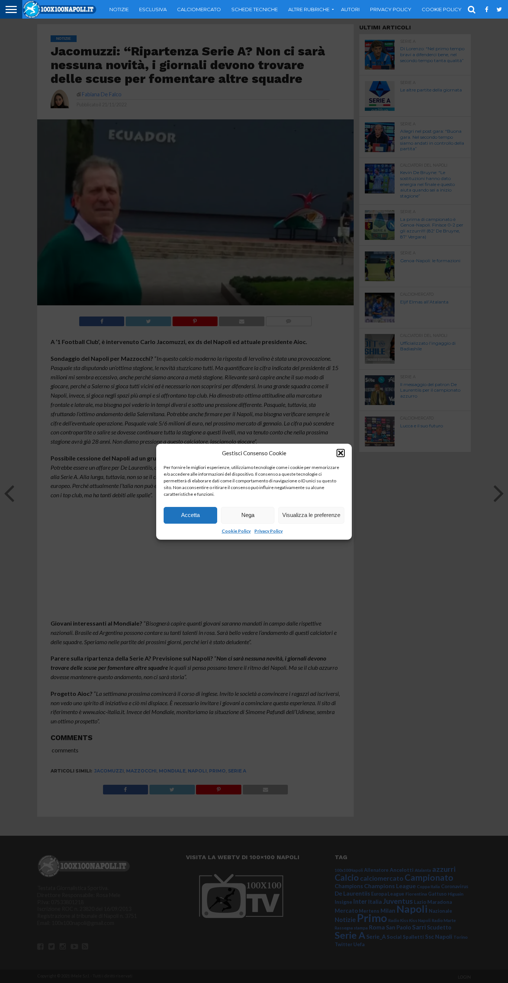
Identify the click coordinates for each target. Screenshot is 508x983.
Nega (247, 515)
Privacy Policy (268, 531)
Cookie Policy (236, 531)
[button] (340, 453)
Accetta (190, 515)
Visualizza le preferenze (311, 515)
